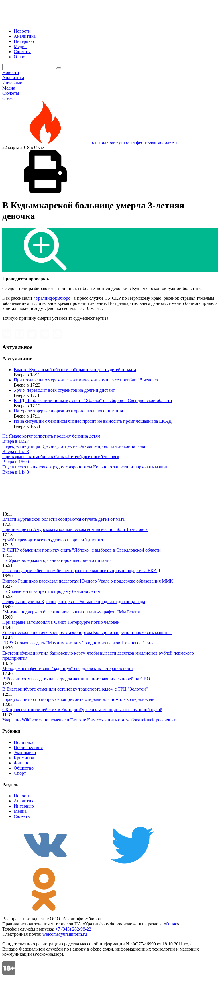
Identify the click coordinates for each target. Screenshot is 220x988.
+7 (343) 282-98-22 (73, 929)
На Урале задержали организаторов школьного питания (68, 410)
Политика (23, 742)
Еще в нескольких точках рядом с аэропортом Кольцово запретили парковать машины (87, 632)
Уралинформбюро (52, 298)
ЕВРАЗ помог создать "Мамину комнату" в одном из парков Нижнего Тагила (78, 642)
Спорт (20, 773)
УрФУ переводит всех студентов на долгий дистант (64, 390)
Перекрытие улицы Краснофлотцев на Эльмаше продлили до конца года (73, 601)
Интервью (24, 41)
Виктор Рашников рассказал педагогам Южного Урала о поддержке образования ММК (87, 581)
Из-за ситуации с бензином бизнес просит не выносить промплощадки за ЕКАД (93, 421)
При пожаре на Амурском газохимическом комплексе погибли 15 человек (86, 379)
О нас (19, 56)
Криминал (24, 757)
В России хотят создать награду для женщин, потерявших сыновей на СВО (76, 678)
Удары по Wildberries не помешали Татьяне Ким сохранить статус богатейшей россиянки (89, 719)
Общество (24, 768)
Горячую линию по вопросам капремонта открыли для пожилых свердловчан (78, 699)
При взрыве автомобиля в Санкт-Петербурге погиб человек (60, 622)
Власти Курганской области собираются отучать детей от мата (75, 369)
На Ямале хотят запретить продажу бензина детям (51, 591)
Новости (22, 31)
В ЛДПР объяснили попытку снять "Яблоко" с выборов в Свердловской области (93, 400)
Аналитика (25, 36)
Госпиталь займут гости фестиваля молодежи (132, 142)
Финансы (23, 762)
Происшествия (28, 747)
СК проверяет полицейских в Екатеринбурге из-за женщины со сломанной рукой (82, 709)
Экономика (25, 752)
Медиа (20, 46)
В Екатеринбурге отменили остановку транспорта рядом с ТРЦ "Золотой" (75, 689)
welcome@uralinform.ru (64, 934)
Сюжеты (22, 51)
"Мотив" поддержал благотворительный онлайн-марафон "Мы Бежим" (72, 611)
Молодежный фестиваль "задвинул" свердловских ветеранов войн (67, 668)
